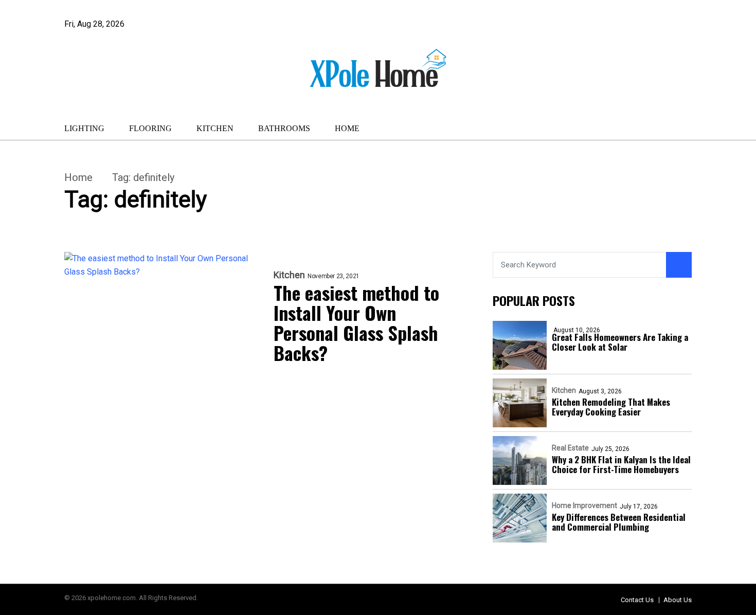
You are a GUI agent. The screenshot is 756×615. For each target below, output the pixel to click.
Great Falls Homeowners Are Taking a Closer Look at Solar (620, 342)
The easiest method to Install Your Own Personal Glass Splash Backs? (356, 322)
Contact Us (637, 599)
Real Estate (570, 447)
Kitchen (214, 128)
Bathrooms (284, 128)
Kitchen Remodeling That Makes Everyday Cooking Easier (611, 407)
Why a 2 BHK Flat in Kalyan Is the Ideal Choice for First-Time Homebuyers (621, 464)
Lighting (84, 128)
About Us (677, 599)
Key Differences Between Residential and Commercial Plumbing (619, 522)
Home (347, 128)
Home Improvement (584, 505)
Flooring (150, 128)
